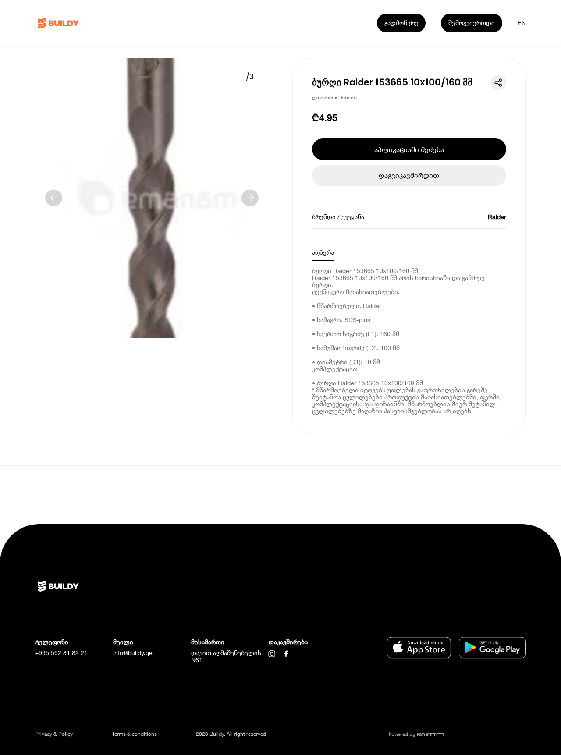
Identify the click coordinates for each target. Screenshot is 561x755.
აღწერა (323, 252)
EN (522, 22)
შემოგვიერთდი (471, 22)
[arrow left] (53, 197)
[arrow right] (250, 197)
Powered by (403, 734)
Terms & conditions (134, 733)
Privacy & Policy (54, 733)
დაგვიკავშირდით (409, 175)
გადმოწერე (401, 22)
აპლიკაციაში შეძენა (409, 149)
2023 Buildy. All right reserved (231, 733)
